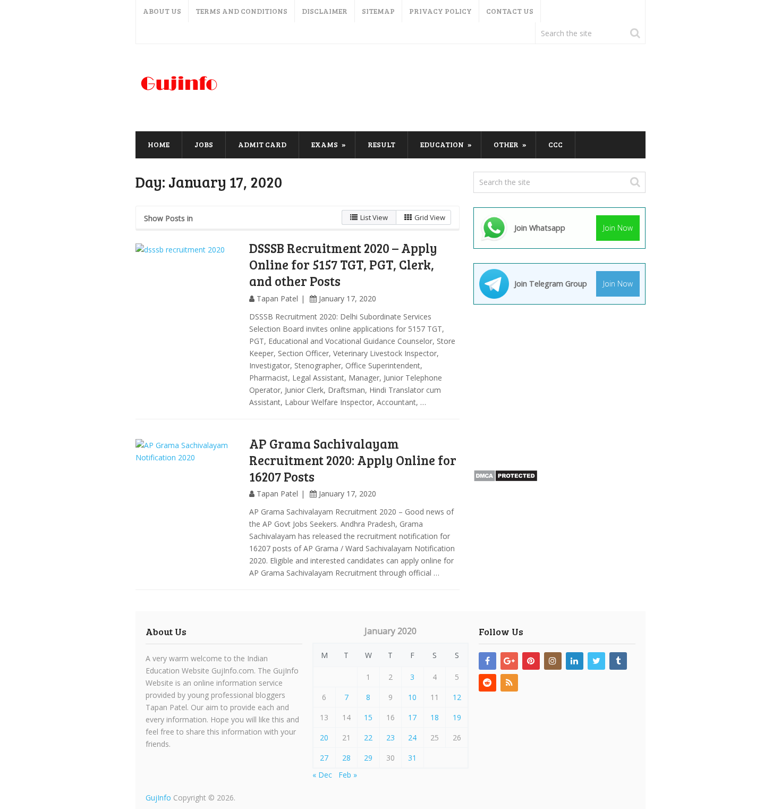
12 (457, 697)
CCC (555, 144)
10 (412, 697)
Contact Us (509, 11)
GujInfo (158, 798)
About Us (162, 11)
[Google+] (509, 661)
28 (346, 758)
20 (324, 737)
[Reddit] (487, 683)
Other (506, 144)
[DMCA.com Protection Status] (505, 479)
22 (368, 737)
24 (412, 737)
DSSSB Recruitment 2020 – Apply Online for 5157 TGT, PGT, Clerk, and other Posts (343, 264)
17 (412, 717)
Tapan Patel (277, 298)
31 (412, 758)
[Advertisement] (452, 88)
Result (381, 144)
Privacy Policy (440, 11)
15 (368, 717)
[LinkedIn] (574, 661)
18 (434, 717)
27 (324, 758)
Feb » (347, 775)
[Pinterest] (531, 661)
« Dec (322, 775)
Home (158, 144)
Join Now (618, 228)
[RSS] (509, 683)
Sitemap (378, 11)
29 (368, 758)
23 (390, 737)
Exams (324, 144)
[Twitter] (596, 661)
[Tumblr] (618, 661)
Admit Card (262, 144)
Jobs (203, 144)
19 (457, 717)
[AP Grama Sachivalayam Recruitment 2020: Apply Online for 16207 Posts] (188, 492)
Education (442, 144)
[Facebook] (487, 661)
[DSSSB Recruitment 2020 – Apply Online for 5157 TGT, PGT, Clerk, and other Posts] (188, 296)
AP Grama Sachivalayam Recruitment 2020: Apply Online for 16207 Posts (352, 460)
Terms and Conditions (241, 11)
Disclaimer (324, 11)
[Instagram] (553, 661)
